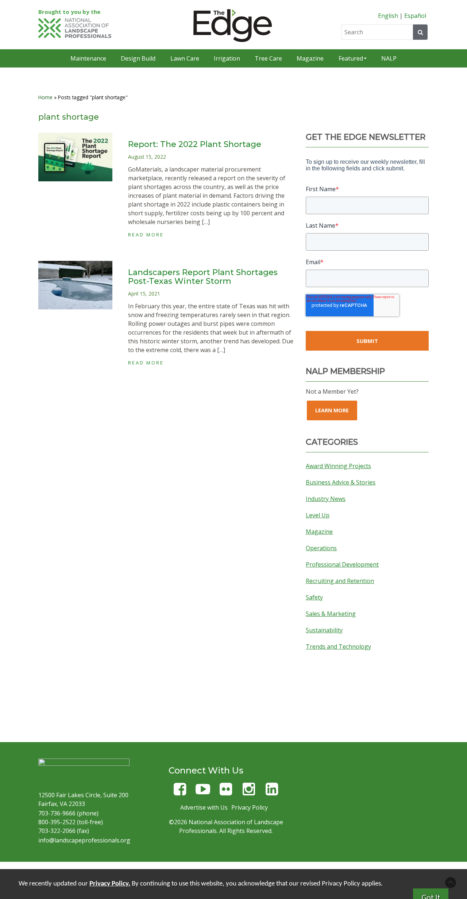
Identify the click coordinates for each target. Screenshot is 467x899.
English (388, 16)
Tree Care (268, 58)
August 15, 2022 (147, 156)
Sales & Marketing (331, 614)
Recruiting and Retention (340, 581)
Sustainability (324, 630)
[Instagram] (249, 792)
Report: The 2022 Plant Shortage (194, 144)
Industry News (326, 499)
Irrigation (227, 58)
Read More (146, 234)
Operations (321, 548)
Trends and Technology (338, 647)
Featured (351, 58)
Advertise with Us (204, 807)
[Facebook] (180, 792)
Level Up (317, 515)
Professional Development (342, 564)
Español (415, 16)
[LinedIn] (272, 792)
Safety (314, 597)
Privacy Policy (249, 807)
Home (45, 97)
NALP (389, 58)
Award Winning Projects (338, 466)
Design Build (138, 58)
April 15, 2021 (144, 293)
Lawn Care (184, 58)
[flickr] (226, 792)
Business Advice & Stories (340, 482)
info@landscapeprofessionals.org (84, 840)
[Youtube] (203, 792)
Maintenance (88, 58)
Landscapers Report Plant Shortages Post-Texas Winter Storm (203, 276)
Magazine (310, 58)
